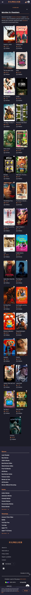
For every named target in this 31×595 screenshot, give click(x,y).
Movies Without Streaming (9, 485)
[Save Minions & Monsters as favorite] (14, 313)
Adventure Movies (7, 496)
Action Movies (5, 493)
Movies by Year (6, 479)
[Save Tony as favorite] (14, 234)
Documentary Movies (7, 504)
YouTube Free (5, 522)
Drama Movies (6, 506)
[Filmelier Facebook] (3, 569)
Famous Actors (6, 477)
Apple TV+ (4, 528)
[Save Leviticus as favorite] (20, 417)
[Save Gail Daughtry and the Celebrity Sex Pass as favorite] (26, 287)
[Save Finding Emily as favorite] (26, 26)
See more (4, 509)
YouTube (4, 525)
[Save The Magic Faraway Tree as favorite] (14, 104)
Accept (26, 591)
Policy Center (5, 554)
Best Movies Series (7, 474)
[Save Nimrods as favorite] (14, 156)
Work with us (5, 551)
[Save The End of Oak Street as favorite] (26, 104)
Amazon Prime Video (7, 517)
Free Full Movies (6, 468)
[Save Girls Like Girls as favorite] (26, 391)
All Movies (4, 471)
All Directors (5, 482)
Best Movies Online (7, 463)
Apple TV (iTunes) (7, 530)
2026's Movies (5, 460)
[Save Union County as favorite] (14, 130)
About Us (4, 547)
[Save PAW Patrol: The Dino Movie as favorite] (26, 156)
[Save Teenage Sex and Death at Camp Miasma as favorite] (14, 208)
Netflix (3, 520)
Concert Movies (6, 501)
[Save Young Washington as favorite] (26, 313)
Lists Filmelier (5, 455)
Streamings (5, 513)
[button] (13, 563)
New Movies (5, 458)
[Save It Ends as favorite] (26, 78)
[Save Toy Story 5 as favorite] (14, 391)
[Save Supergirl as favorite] (14, 339)
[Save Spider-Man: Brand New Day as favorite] (14, 261)
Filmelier (24, 20)
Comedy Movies (6, 498)
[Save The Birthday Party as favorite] (14, 182)
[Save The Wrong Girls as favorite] (26, 130)
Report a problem (6, 557)
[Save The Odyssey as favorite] (26, 261)
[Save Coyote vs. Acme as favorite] (14, 26)
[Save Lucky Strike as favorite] (26, 365)
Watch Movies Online (7, 466)
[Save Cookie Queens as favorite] (26, 234)
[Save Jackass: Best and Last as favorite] (14, 365)
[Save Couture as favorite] (26, 339)
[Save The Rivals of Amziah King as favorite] (26, 182)
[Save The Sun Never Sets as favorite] (14, 52)
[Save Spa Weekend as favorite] (14, 78)
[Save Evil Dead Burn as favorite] (14, 287)
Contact (4, 560)
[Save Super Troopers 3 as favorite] (26, 208)
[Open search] (27, 586)
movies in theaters (16, 17)
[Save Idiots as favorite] (26, 52)
